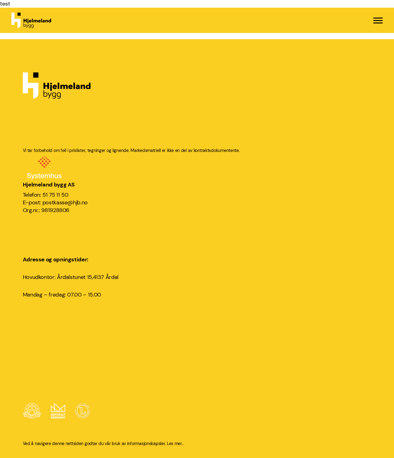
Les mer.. (175, 443)
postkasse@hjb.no (65, 202)
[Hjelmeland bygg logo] (31, 20)
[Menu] (378, 20)
